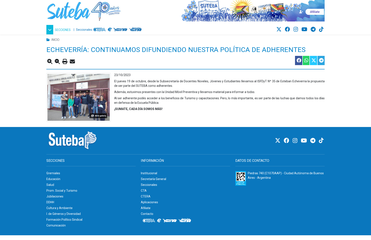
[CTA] (120, 29)
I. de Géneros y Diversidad (63, 214)
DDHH (50, 202)
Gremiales (53, 173)
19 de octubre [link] (136, 81)
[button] (59, 30)
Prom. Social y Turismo (61, 190)
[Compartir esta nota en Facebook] (298, 60)
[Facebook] (288, 29)
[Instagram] (296, 29)
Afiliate (146, 208)
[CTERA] (99, 29)
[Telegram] (314, 29)
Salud (50, 184)
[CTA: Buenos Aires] (136, 29)
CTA (144, 190)
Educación (53, 179)
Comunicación (56, 225)
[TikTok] (321, 29)
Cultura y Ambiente (59, 208)
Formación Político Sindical (64, 219)
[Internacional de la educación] (110, 29)
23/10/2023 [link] (122, 75)
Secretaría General (153, 179)
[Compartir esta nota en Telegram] (321, 60)
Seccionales (84, 29)
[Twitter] (279, 29)
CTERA (146, 196)
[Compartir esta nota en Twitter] (313, 60)
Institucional (149, 173)
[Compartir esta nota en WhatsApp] (305, 60)
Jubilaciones (54, 196)
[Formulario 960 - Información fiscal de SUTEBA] (240, 178)
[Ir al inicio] (84, 10)
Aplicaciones (149, 202)
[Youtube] (305, 29)
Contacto (147, 214)
